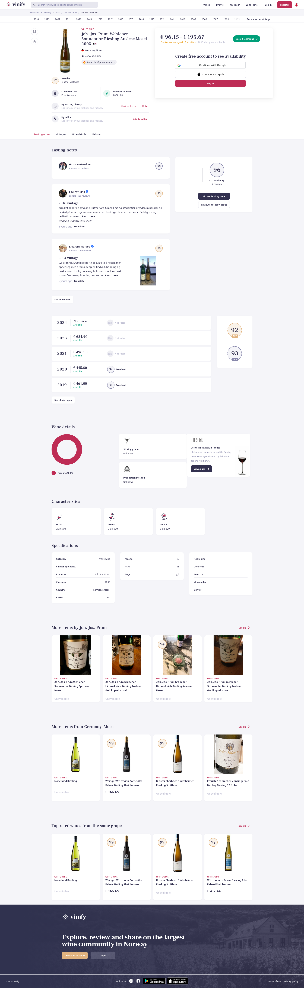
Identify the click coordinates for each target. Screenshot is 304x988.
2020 (62, 369)
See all (242, 627)
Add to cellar (140, 119)
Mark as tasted (129, 106)
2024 (62, 322)
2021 (62, 353)
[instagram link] (131, 982)
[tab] (42, 135)
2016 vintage (68, 203)
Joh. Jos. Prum (70, 12)
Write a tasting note (214, 196)
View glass (199, 468)
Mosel (57, 12)
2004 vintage (68, 258)
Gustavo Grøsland (80, 164)
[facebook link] (138, 982)
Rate (144, 106)
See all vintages (63, 400)
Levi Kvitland (77, 191)
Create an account (75, 955)
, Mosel (98, 50)
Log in (210, 83)
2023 (62, 338)
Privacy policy (291, 981)
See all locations (245, 38)
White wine (34, 12)
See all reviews (62, 299)
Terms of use (274, 981)
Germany (47, 12)
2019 (62, 385)
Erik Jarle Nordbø (79, 246)
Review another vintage (214, 204)
